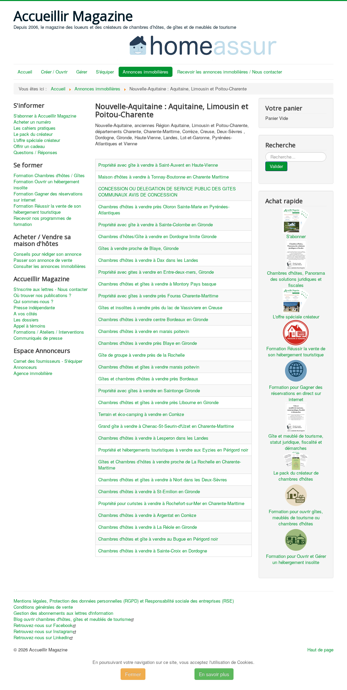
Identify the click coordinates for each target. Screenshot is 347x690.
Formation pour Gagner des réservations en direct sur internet (296, 393)
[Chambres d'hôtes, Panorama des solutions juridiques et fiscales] (296, 254)
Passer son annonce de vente (43, 260)
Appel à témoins (29, 326)
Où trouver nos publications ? (42, 295)
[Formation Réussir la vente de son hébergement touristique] (296, 332)
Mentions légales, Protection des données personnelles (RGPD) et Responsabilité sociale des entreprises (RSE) (124, 601)
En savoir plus (214, 674)
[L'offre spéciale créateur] (296, 300)
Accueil (25, 71)
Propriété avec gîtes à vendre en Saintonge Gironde (149, 390)
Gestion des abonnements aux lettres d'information (63, 613)
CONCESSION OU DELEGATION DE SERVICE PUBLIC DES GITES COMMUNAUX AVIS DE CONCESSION (167, 191)
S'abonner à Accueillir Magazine (45, 116)
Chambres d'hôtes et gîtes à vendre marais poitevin (148, 366)
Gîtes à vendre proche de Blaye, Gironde (138, 248)
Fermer (133, 674)
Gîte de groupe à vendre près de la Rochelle (141, 355)
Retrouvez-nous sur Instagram (43, 631)
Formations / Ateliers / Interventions (49, 332)
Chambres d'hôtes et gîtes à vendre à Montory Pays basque (157, 283)
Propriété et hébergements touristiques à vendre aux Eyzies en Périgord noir (173, 449)
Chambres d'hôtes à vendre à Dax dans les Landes (148, 260)
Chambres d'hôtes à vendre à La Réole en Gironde (147, 527)
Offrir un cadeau (29, 146)
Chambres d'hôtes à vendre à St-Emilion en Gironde (149, 491)
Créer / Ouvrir (54, 71)
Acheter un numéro (32, 122)
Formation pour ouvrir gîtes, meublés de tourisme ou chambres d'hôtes (296, 517)
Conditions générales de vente (43, 607)
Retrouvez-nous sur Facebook (43, 625)
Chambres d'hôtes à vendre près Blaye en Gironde (147, 343)
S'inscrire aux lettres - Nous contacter (50, 289)
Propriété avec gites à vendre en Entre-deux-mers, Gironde (156, 272)
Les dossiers (26, 320)
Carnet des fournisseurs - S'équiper (48, 361)
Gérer (81, 71)
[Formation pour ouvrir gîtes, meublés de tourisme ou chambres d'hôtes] (296, 494)
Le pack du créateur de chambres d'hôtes (296, 475)
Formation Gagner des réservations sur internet (48, 197)
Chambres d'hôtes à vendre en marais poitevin (143, 331)
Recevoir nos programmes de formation (42, 221)
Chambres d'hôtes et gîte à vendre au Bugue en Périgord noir (158, 539)
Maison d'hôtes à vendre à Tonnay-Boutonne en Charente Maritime (163, 176)
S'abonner (296, 236)
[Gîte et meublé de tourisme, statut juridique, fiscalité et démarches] (296, 417)
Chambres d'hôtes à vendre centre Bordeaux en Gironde (153, 319)
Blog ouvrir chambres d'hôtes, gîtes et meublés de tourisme (72, 619)
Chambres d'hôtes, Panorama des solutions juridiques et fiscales (296, 279)
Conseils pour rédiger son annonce (47, 254)
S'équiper (105, 71)
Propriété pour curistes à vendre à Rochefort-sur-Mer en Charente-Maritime (171, 503)
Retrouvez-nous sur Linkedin (41, 637)
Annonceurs (25, 367)
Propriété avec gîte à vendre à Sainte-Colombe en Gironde (155, 224)
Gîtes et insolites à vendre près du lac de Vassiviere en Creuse (160, 307)
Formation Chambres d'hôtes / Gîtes (49, 175)
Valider (276, 166)
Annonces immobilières (145, 71)
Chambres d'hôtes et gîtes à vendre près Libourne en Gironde (158, 402)
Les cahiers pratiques (35, 128)
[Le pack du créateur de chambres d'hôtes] (296, 460)
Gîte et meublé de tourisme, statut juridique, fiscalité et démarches (295, 442)
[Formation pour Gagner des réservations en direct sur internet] (296, 370)
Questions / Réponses (35, 152)
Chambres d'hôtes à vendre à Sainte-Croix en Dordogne (152, 550)
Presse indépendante (34, 308)
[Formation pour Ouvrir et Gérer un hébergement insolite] (296, 539)
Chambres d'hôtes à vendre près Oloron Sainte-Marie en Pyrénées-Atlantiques (163, 209)
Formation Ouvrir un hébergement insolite (46, 185)
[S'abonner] (296, 220)
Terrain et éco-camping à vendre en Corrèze (141, 414)
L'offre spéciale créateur (37, 140)
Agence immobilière (33, 373)
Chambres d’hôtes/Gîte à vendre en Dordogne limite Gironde (157, 236)
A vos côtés (25, 314)
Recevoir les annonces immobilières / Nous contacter (229, 71)
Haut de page (320, 649)
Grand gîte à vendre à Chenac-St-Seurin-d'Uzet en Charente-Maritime (166, 426)
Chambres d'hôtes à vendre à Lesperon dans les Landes (153, 438)
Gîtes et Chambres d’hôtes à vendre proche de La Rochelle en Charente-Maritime (169, 464)
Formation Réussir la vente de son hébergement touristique (47, 209)
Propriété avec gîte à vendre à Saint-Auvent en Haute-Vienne (158, 165)
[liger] (210, 44)
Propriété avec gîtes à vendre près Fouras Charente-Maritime (158, 295)
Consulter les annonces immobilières (50, 266)
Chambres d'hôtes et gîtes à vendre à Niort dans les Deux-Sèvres (162, 479)
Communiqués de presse (38, 338)
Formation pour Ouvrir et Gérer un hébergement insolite (296, 559)
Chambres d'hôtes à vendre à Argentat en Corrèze (147, 515)
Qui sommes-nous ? (33, 301)
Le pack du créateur (33, 134)
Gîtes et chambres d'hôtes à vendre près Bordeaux (148, 378)
